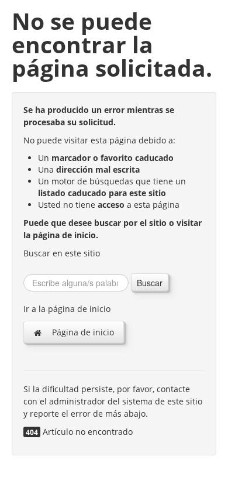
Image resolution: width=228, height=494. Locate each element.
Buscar (150, 283)
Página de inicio (82, 332)
